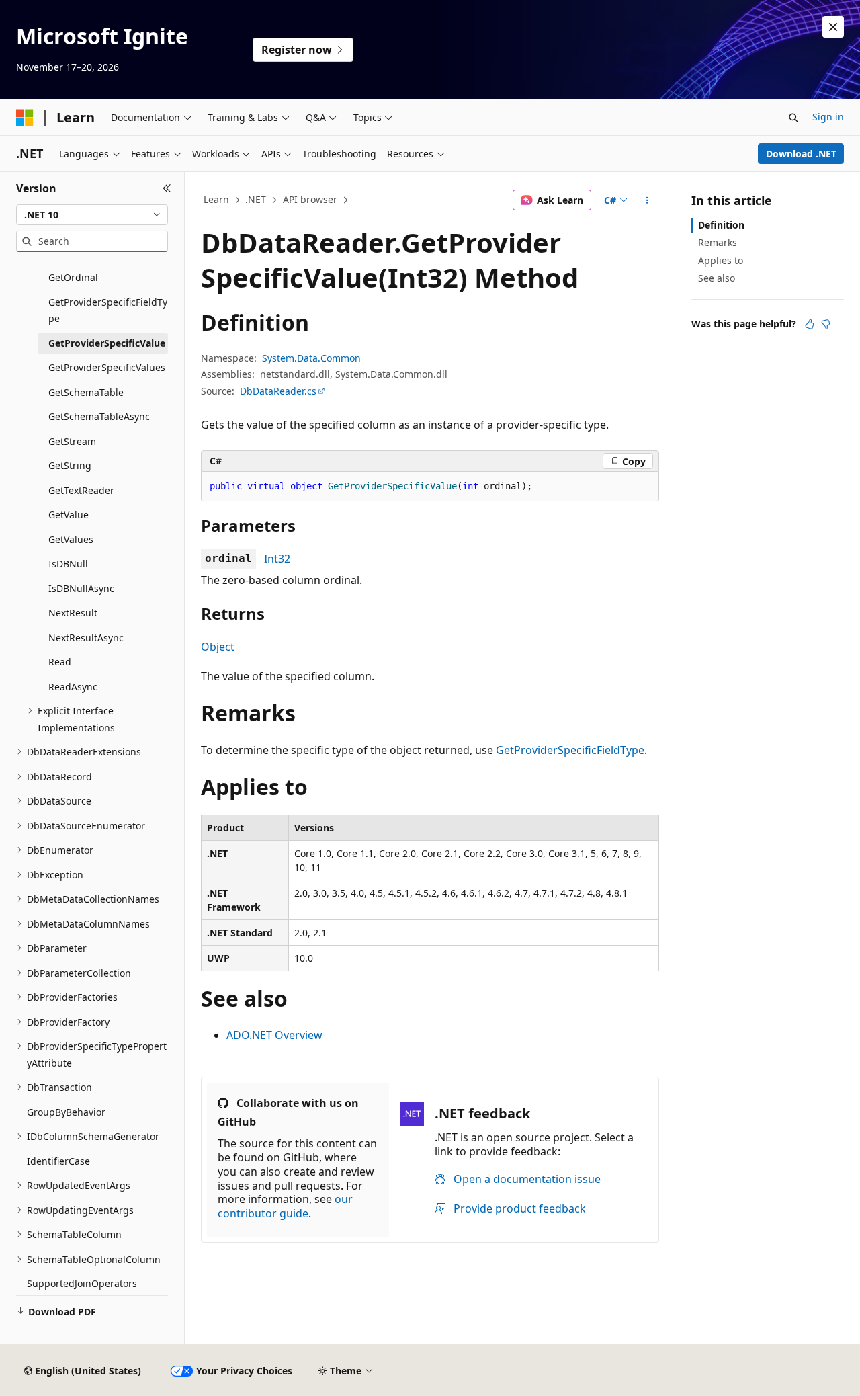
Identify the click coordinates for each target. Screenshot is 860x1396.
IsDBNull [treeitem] (68, 563)
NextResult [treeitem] (72, 612)
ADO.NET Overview (274, 1035)
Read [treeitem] (59, 661)
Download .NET (801, 153)
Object (217, 646)
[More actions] (647, 200)
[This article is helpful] (810, 324)
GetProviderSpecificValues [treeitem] (106, 367)
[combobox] (92, 215)
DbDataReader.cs (278, 390)
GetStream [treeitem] (72, 441)
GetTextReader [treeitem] (81, 490)
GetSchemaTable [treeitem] (86, 392)
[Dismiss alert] (833, 27)
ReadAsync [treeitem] (72, 686)
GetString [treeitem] (69, 465)
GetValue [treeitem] (68, 514)
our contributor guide (285, 1206)
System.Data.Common (311, 358)
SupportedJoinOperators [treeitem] (82, 1283)
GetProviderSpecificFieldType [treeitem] (107, 310)
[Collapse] (167, 188)
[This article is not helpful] (826, 324)
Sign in (828, 116)
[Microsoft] (25, 117)
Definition (721, 224)
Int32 (277, 558)
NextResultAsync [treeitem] (86, 637)
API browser (310, 199)
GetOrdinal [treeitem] (73, 277)
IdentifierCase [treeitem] (58, 1161)
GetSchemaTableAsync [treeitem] (99, 416)
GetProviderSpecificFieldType (570, 750)
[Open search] (793, 118)
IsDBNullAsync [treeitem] (81, 588)
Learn (216, 199)
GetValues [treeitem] (70, 539)
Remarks (717, 242)
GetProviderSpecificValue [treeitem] (106, 343)
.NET (255, 199)
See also (716, 278)
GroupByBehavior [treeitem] (66, 1112)
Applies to (720, 260)
